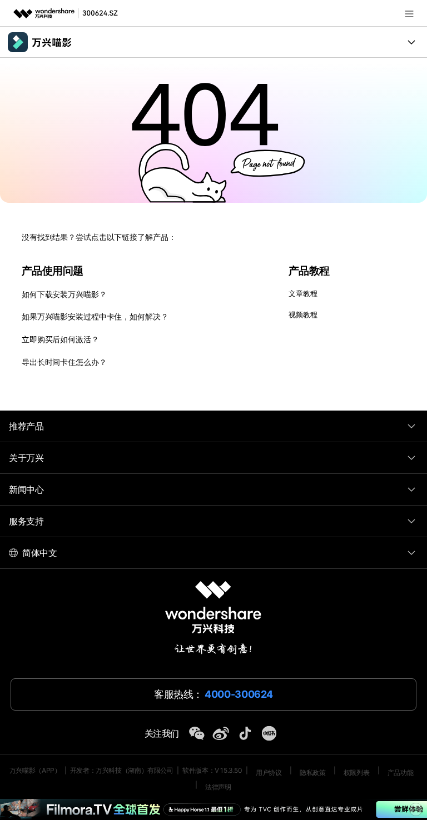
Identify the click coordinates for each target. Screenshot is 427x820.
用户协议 (268, 772)
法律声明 (218, 787)
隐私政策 (312, 772)
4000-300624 (239, 694)
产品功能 (400, 772)
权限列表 (356, 772)
